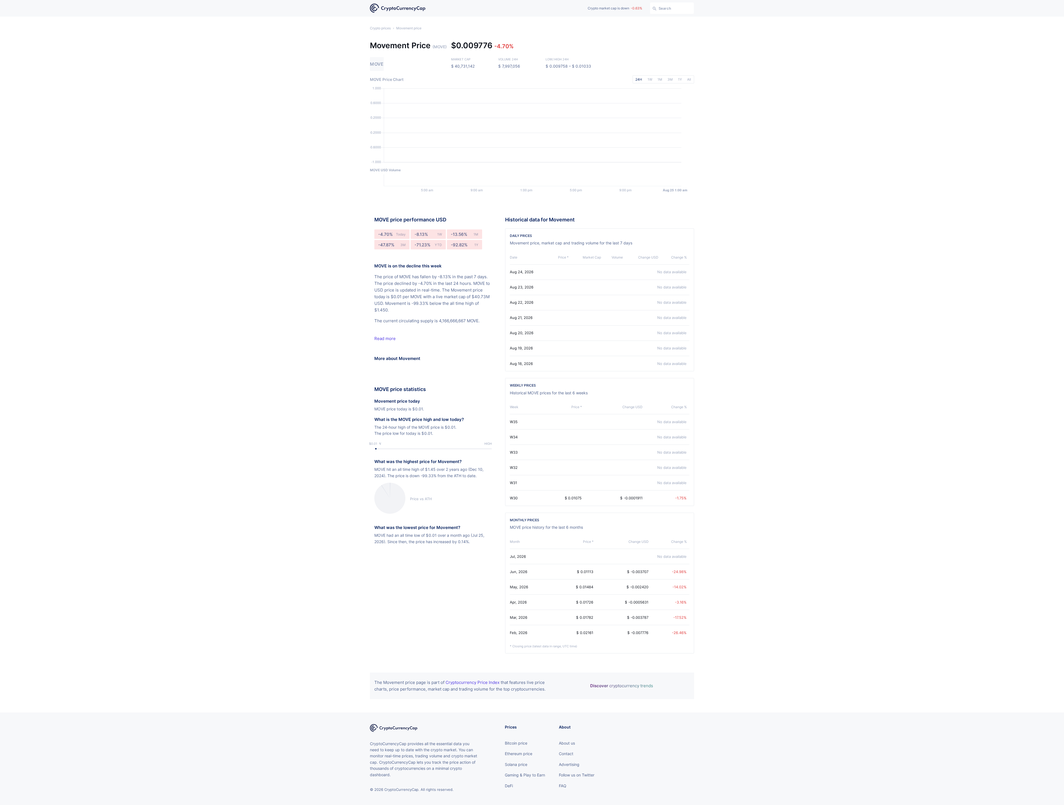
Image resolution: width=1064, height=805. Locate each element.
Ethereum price (518, 753)
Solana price (516, 764)
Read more (385, 338)
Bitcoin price (516, 743)
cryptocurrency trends (621, 685)
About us (567, 743)
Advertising (569, 764)
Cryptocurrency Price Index (473, 682)
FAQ (562, 785)
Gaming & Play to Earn (525, 775)
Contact (566, 753)
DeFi (509, 785)
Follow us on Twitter (576, 775)
